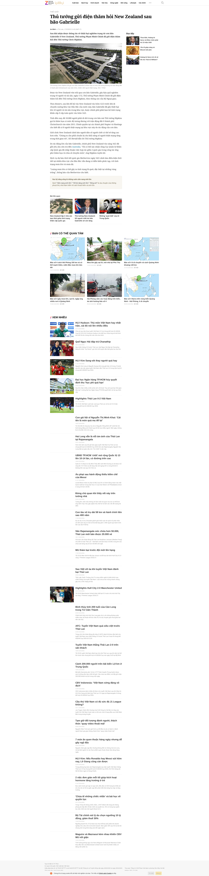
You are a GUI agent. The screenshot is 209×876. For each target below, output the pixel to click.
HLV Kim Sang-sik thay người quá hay (96, 360)
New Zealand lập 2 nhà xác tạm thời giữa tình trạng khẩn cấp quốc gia (61, 218)
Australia (76, 147)
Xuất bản (75, 3)
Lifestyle (133, 3)
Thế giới (54, 12)
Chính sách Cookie (105, 873)
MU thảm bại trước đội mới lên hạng (95, 550)
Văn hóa (104, 3)
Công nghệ (114, 3)
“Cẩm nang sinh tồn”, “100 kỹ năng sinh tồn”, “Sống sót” (76, 183)
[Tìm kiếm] (162, 3)
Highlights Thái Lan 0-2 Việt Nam (93, 398)
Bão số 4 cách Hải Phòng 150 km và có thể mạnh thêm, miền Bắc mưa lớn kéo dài (66, 265)
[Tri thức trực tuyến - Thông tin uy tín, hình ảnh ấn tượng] (54, 3)
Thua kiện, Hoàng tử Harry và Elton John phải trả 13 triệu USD (149, 40)
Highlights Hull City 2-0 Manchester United (98, 588)
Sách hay (84, 3)
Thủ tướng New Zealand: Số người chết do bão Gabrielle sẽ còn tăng (85, 218)
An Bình (53, 29)
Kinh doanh (95, 3)
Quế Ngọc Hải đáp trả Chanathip (93, 342)
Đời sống (124, 3)
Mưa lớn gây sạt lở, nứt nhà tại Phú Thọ (103, 263)
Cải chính (142, 3)
